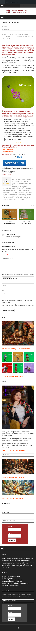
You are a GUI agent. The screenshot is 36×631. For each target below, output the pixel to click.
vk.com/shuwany (8, 578)
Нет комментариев (6, 32)
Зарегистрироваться (12, 2)
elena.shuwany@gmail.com (12, 585)
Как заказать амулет (7, 150)
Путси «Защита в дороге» (26, 223)
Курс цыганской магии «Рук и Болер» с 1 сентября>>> (16, 349)
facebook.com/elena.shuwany (12, 576)
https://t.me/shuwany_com (15, 580)
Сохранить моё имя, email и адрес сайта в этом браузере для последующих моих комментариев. (17, 301)
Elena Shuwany (6, 41)
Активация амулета (7, 151)
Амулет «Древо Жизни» (9, 223)
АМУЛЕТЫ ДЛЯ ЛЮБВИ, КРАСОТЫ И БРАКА (26, 36)
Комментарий (5, 255)
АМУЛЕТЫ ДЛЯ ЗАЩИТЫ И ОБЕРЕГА (10, 34)
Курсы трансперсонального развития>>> (13, 499)
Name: (3, 282)
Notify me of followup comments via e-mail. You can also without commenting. (18, 306)
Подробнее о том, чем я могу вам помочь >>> (14, 450)
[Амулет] (19, 92)
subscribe (7, 307)
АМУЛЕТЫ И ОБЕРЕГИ (6, 38)
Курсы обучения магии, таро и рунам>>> (13, 477)
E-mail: (3, 290)
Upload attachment (18, 274)
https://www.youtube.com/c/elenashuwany (18, 583)
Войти (2, 2)
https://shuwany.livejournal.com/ (13, 582)
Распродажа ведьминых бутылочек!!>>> (13, 376)
